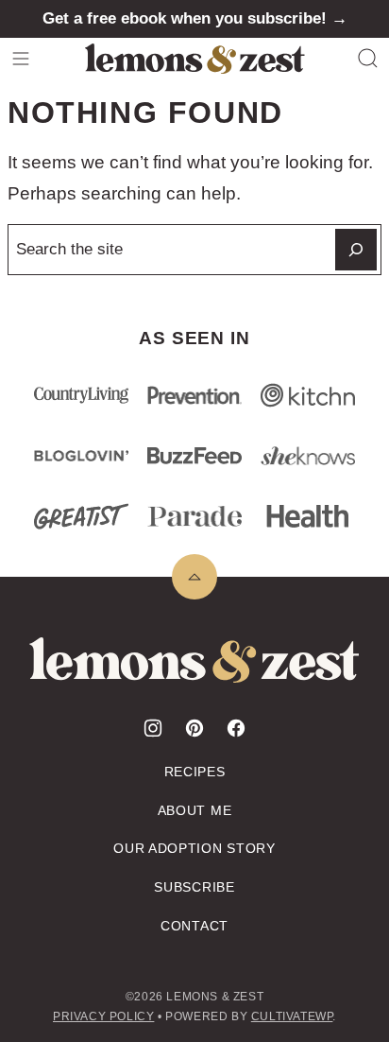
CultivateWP (292, 1016)
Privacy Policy (103, 1016)
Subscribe (194, 886)
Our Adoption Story (194, 848)
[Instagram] (153, 728)
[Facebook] (236, 728)
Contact (194, 925)
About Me (195, 810)
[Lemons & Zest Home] (195, 58)
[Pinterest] (194, 728)
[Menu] (21, 58)
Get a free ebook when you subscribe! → (194, 18)
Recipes (195, 771)
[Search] (368, 58)
